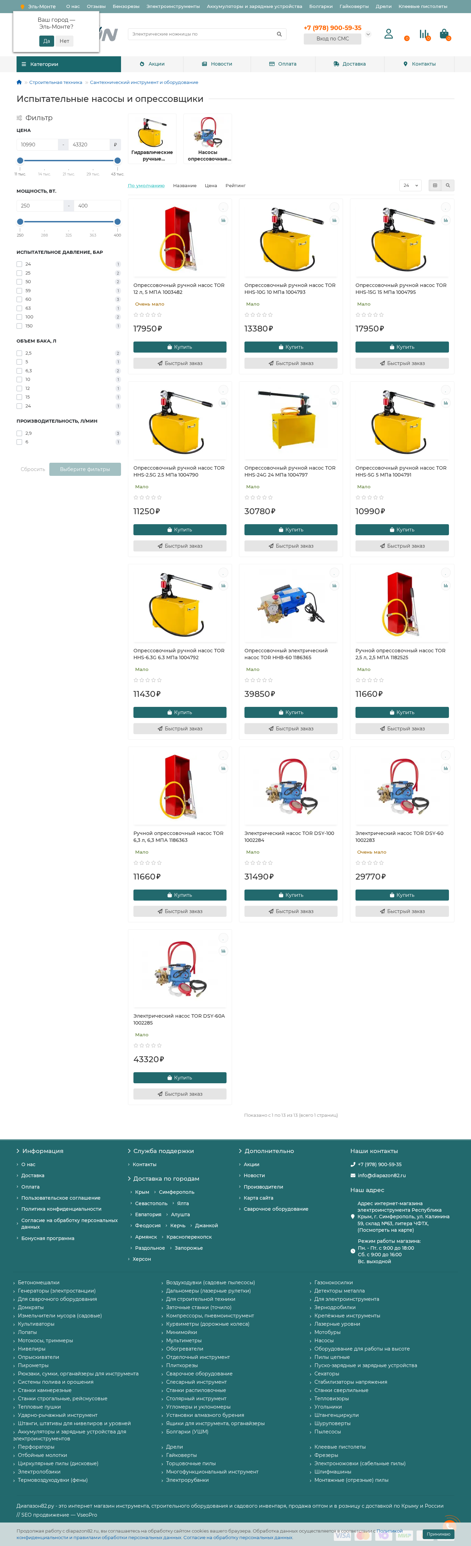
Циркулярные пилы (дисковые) (58, 1463)
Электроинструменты (173, 6)
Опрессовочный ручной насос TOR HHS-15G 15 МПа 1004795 (401, 288)
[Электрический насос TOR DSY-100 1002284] (291, 786)
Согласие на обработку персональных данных (237, 1537)
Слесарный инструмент (196, 1382)
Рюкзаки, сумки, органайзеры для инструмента (78, 1374)
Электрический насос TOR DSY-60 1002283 (399, 836)
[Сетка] (435, 185)
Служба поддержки (163, 1151)
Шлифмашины (332, 1472)
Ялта (183, 1203)
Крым (142, 1192)
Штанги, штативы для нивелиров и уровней (74, 1423)
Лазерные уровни (337, 1324)
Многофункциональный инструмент (212, 1472)
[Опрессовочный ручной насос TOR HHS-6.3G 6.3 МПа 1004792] (180, 603)
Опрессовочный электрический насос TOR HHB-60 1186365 (286, 654)
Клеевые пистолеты (423, 6)
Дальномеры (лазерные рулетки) (208, 1291)
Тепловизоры (331, 1398)
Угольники (328, 1407)
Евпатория (148, 1214)
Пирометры (33, 1365)
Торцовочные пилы (191, 1463)
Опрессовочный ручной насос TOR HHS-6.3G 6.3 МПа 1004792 (178, 654)
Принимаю (438, 1534)
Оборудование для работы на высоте (362, 1349)
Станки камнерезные (45, 1390)
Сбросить (33, 469)
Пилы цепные (332, 1357)
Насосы (324, 1340)
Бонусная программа (47, 1238)
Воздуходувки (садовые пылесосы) (210, 1282)
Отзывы (96, 6)
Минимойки (181, 1332)
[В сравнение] (223, 220)
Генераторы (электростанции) (57, 1291)
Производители (263, 1187)
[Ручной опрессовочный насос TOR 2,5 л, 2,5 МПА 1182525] (402, 603)
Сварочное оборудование (276, 1209)
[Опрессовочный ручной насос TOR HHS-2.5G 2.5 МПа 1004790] (180, 421)
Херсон (142, 1259)
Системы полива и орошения (55, 1382)
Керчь (178, 1225)
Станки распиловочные (196, 1390)
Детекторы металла (339, 1291)
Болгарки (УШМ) (187, 1432)
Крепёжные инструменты (347, 1316)
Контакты (424, 64)
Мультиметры (184, 1340)
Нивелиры (32, 1349)
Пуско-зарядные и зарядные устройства (365, 1365)
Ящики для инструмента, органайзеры (215, 1423)
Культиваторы (36, 1324)
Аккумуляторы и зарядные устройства (254, 6)
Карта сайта (258, 1198)
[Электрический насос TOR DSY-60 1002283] (402, 786)
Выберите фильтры (85, 469)
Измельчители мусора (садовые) (60, 1316)
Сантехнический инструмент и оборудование (144, 82)
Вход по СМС (333, 39)
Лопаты (27, 1332)
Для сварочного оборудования (57, 1299)
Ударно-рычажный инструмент (58, 1415)
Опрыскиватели (38, 1357)
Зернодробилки (335, 1307)
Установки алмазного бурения (205, 1415)
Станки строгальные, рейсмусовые (63, 1398)
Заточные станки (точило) (199, 1307)
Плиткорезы (182, 1365)
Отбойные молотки (42, 1455)
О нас (73, 6)
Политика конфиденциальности (61, 1209)
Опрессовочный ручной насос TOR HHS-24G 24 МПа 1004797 (289, 471)
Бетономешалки (39, 1282)
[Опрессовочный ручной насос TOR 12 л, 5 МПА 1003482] (180, 238)
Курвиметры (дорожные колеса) (208, 1324)
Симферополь (176, 1192)
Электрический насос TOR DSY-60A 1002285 (179, 1019)
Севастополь (151, 1203)
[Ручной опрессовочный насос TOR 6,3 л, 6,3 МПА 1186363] (180, 786)
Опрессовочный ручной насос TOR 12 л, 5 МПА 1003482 (178, 288)
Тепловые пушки (39, 1407)
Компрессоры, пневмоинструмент (210, 1316)
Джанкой (206, 1225)
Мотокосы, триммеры (45, 1340)
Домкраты (31, 1307)
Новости (221, 64)
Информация (42, 1151)
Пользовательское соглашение (61, 1198)
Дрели (384, 6)
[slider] (20, 160)
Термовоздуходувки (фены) (53, 1480)
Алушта (180, 1214)
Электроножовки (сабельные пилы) (360, 1463)
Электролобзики (39, 1472)
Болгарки (321, 6)
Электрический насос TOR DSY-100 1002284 (289, 836)
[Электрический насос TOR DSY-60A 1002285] (180, 969)
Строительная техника (55, 82)
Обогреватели (184, 1349)
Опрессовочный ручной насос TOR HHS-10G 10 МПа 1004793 (289, 288)
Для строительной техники (201, 1299)
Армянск (146, 1237)
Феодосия (148, 1225)
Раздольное (150, 1248)
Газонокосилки (333, 1282)
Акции (157, 64)
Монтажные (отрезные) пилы (351, 1480)
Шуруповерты (332, 1423)
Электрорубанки (187, 1480)
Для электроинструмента (346, 1299)
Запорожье (189, 1248)
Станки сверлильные (341, 1390)
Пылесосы (327, 1432)
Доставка (354, 64)
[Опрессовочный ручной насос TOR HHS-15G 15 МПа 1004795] (402, 238)
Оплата (287, 64)
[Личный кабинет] (388, 34)
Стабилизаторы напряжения (350, 1382)
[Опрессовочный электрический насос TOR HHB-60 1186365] (291, 603)
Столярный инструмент (196, 1398)
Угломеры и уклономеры (198, 1407)
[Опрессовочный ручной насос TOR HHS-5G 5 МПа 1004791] (402, 421)
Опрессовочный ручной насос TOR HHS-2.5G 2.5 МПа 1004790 (178, 471)
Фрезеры (326, 1455)
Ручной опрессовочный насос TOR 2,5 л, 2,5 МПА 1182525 (400, 654)
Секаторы (326, 1374)
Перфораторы (36, 1447)
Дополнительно (269, 1151)
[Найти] (279, 34)
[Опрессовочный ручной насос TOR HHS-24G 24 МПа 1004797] (291, 421)
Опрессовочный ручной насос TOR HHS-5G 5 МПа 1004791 (401, 471)
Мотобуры (327, 1332)
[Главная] (19, 82)
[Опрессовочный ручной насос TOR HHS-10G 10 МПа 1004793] (291, 238)
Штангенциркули (336, 1415)
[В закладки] (223, 207)
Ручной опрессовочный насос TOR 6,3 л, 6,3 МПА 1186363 (178, 836)
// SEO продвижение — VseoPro (57, 1515)
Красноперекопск (189, 1237)
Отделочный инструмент (198, 1357)
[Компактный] (447, 185)
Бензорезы (126, 6)
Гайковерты (354, 6)
